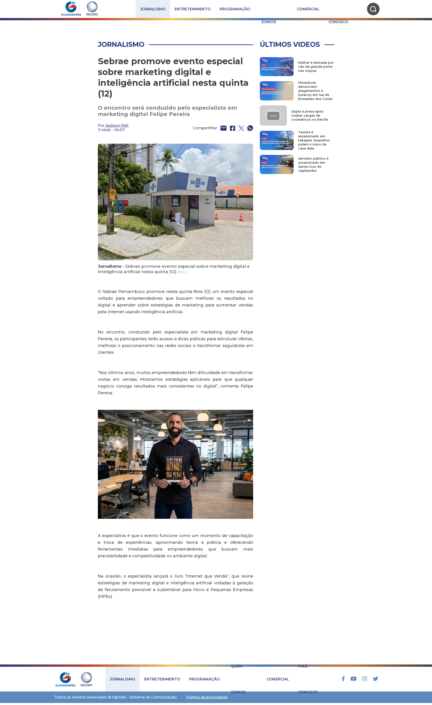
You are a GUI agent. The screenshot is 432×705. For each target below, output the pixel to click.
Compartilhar (205, 128)
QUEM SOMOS (268, 9)
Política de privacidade (207, 697)
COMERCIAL (308, 9)
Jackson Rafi (116, 125)
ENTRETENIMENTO (193, 9)
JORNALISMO (153, 9)
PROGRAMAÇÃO (235, 9)
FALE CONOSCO (338, 9)
